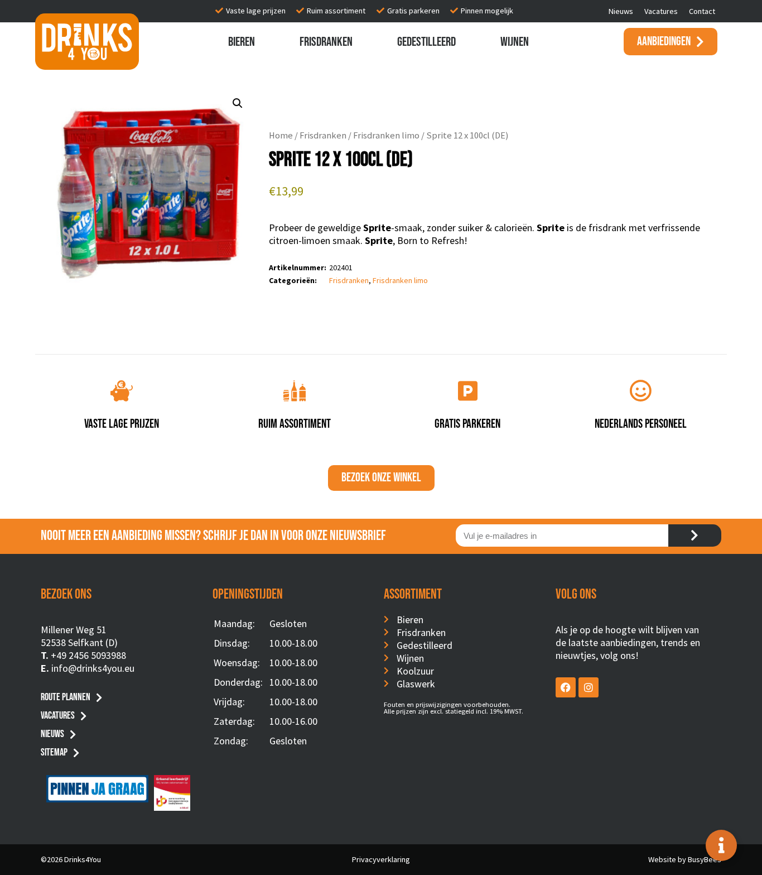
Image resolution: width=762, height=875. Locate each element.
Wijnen (514, 42)
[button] (238, 103)
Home (281, 135)
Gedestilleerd (426, 42)
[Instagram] (588, 687)
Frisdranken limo (386, 135)
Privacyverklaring (381, 859)
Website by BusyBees (684, 859)
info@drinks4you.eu (92, 668)
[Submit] (694, 535)
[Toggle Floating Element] (721, 845)
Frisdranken (326, 42)
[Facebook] (566, 687)
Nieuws (621, 11)
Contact (702, 11)
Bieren (241, 42)
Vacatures (661, 11)
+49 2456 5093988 (88, 655)
